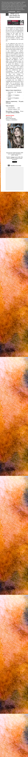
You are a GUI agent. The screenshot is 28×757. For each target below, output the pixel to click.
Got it (18, 11)
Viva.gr (21, 111)
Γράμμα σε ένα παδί (15, 157)
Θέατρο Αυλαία (18, 158)
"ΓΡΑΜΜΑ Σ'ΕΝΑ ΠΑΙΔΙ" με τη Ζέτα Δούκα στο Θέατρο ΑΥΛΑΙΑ (14, 14)
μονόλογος (14, 159)
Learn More (11, 11)
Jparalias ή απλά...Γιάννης (16, 154)
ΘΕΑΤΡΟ (12, 158)
